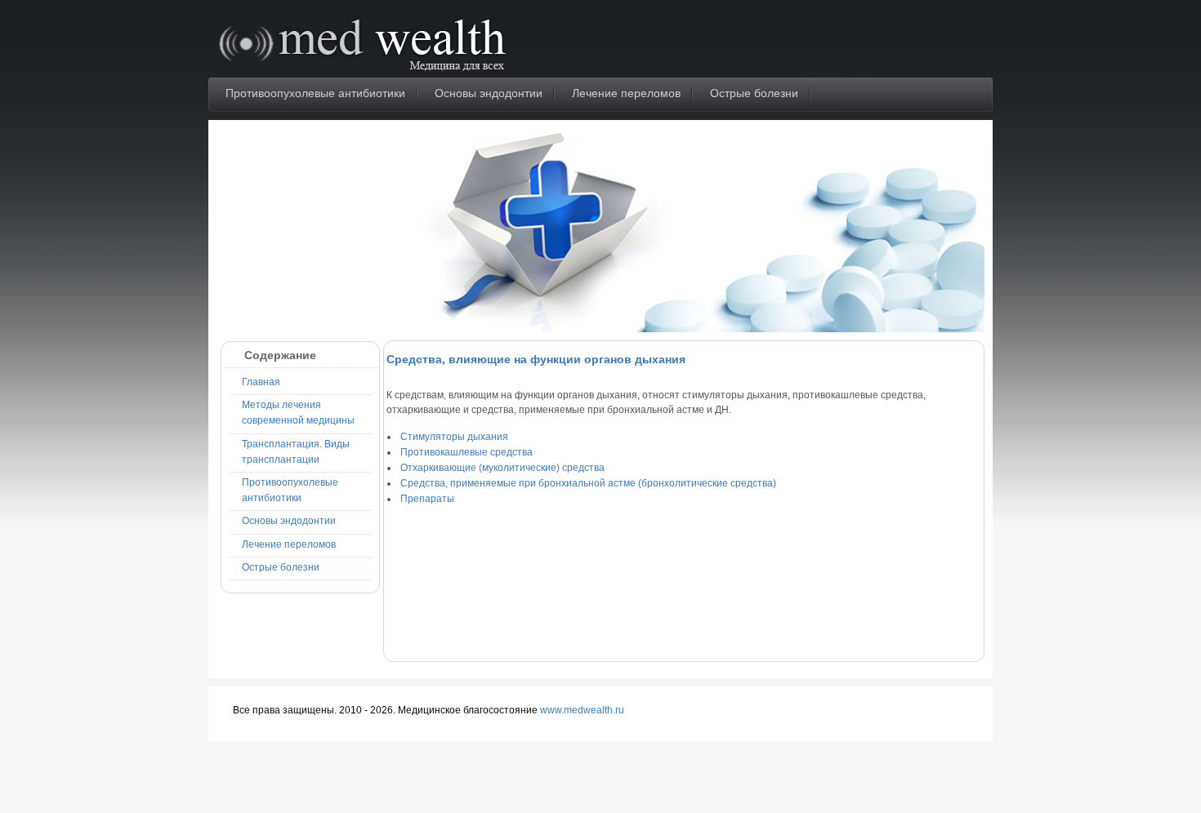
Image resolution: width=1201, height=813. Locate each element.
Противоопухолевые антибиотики (315, 93)
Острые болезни (754, 93)
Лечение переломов (626, 93)
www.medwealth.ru (582, 710)
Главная (261, 382)
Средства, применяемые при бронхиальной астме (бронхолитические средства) (588, 483)
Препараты (427, 498)
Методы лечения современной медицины (298, 412)
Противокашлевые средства (466, 452)
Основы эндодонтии (488, 93)
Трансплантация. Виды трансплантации (296, 451)
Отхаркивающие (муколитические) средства (502, 467)
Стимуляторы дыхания (454, 436)
